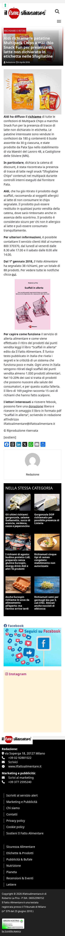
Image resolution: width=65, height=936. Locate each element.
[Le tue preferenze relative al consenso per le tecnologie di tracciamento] (5, 5)
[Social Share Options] (8, 728)
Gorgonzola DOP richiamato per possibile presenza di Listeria (46, 519)
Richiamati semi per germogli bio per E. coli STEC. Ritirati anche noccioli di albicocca (46, 602)
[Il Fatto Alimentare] (25, 12)
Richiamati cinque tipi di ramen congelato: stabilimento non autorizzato (45, 560)
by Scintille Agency (11, 931)
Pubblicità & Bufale (19, 859)
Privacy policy (15, 821)
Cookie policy (15, 827)
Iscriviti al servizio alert (22, 795)
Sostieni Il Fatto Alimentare (25, 833)
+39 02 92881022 (19, 758)
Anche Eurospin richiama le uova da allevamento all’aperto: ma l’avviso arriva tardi (17, 602)
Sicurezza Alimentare (20, 847)
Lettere (11, 884)
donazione (36, 406)
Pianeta (11, 872)
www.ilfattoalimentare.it (24, 766)
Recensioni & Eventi (19, 878)
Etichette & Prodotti (19, 853)
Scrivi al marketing (21, 777)
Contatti (11, 814)
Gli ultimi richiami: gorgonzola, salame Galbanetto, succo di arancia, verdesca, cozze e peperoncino (17, 520)
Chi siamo (13, 808)
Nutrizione (13, 866)
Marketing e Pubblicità (21, 802)
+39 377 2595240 (19, 782)
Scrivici (13, 762)
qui (14, 274)
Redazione (10, 62)
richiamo (34, 117)
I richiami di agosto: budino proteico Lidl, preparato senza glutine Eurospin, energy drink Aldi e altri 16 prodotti (17, 561)
